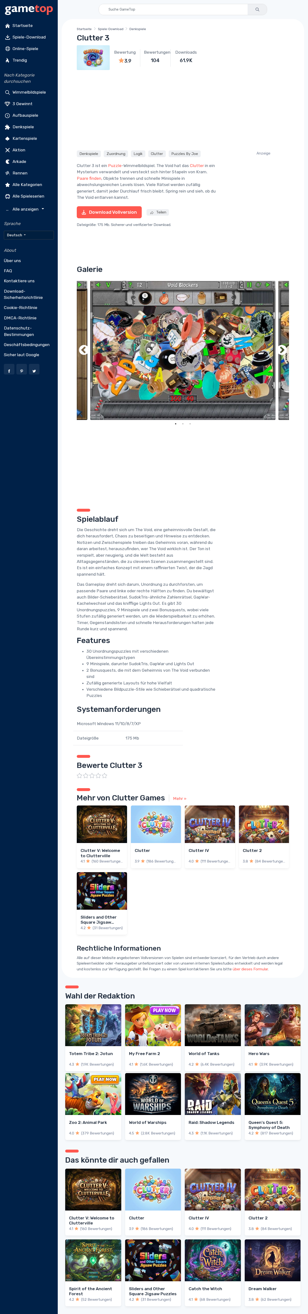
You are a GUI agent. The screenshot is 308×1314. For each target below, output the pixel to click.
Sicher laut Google (21, 354)
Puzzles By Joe (184, 154)
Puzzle (115, 165)
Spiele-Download (29, 37)
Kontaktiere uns (19, 280)
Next (282, 350)
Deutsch (15, 235)
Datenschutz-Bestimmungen (19, 331)
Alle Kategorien (27, 184)
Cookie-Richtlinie (20, 307)
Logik (138, 154)
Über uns (12, 260)
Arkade (19, 161)
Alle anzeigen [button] (23, 209)
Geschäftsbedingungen (27, 344)
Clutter (157, 154)
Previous (84, 350)
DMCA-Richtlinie (20, 318)
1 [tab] (175, 423)
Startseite (22, 25)
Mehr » (179, 798)
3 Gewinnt (22, 103)
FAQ (8, 270)
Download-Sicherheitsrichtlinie (23, 294)
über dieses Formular (250, 969)
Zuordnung (116, 154)
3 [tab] (190, 423)
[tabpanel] (183, 350)
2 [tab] (182, 423)
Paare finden (89, 178)
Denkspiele (23, 126)
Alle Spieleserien (28, 195)
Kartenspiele (24, 138)
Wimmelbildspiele (29, 92)
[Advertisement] (183, 109)
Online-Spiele (25, 48)
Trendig (19, 60)
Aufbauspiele (25, 115)
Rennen (19, 172)
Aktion (18, 149)
